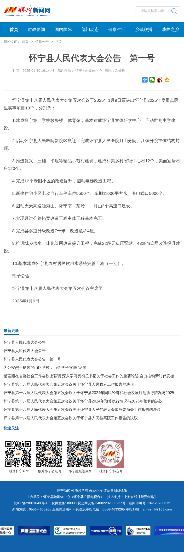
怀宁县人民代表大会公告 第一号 (32, 359)
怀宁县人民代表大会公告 (25, 342)
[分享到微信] (152, 80)
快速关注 (11, 428)
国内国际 (63, 29)
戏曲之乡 (170, 29)
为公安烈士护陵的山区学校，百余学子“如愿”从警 (45, 368)
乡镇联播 (143, 29)
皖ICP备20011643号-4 (30, 503)
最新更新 (11, 331)
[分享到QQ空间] (167, 80)
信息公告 (42, 41)
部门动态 (90, 29)
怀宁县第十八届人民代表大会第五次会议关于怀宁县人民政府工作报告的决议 (69, 384)
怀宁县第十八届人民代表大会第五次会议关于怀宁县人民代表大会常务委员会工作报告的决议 (82, 410)
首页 (14, 29)
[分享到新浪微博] (160, 80)
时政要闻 (36, 29)
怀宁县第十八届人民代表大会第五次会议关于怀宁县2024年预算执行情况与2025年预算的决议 (83, 401)
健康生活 (117, 29)
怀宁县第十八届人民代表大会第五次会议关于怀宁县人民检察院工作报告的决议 (71, 418)
